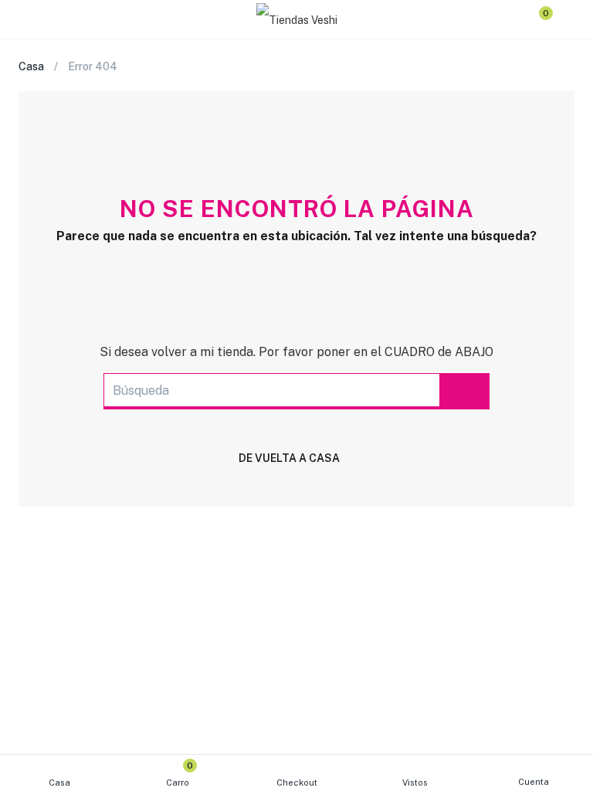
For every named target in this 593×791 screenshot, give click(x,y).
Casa (59, 782)
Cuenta (533, 781)
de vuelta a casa (289, 458)
